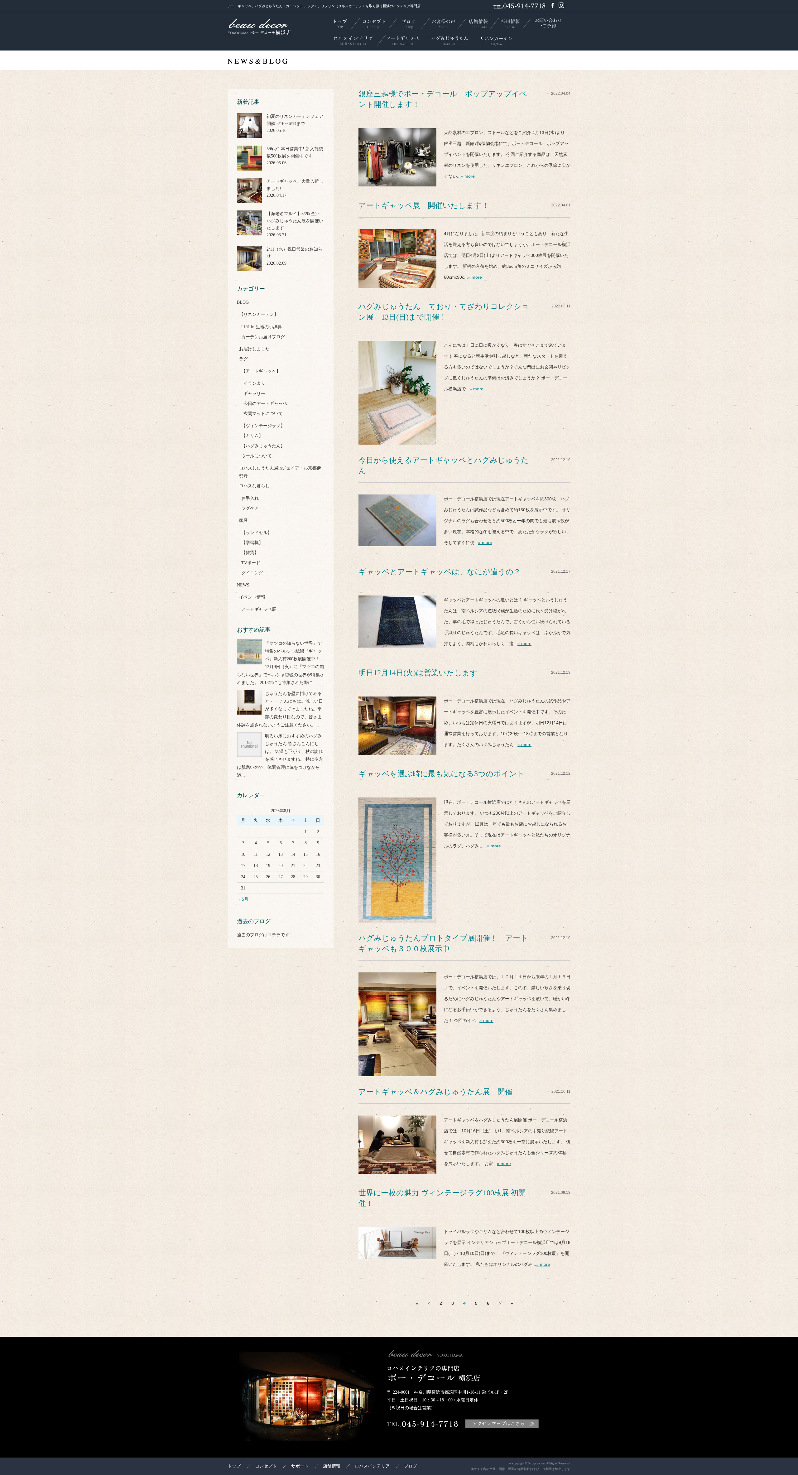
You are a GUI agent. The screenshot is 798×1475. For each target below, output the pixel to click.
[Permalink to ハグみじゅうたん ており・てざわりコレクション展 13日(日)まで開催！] (397, 438)
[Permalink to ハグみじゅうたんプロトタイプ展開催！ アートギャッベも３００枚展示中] (397, 1070)
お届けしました (254, 349)
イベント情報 (252, 597)
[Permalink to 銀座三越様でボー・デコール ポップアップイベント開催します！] (397, 180)
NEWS (243, 585)
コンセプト (266, 1466)
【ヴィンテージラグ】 (263, 425)
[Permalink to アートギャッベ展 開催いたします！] (397, 282)
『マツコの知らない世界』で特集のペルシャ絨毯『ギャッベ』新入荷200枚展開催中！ (293, 651)
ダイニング (252, 573)
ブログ (410, 1466)
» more (468, 176)
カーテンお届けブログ (263, 337)
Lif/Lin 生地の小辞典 (261, 327)
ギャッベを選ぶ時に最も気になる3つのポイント (441, 774)
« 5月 (243, 899)
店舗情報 (331, 1466)
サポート (300, 1466)
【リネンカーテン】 (258, 314)
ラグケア (250, 508)
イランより (254, 383)
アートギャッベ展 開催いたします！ (423, 205)
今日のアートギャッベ (265, 403)
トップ (234, 1466)
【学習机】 (252, 542)
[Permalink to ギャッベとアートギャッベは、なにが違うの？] (397, 641)
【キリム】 (252, 435)
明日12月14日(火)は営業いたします (418, 673)
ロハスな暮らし (254, 486)
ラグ (243, 359)
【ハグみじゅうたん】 (263, 446)
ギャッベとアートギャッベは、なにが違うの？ (439, 572)
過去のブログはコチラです (263, 935)
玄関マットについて (263, 413)
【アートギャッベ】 (261, 371)
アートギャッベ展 (258, 609)
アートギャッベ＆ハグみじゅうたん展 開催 (435, 1092)
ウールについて (256, 456)
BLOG (243, 302)
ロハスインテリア (372, 1466)
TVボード (250, 563)
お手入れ (250, 498)
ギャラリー (254, 393)
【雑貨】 (250, 552)
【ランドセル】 (256, 532)
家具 (243, 520)
